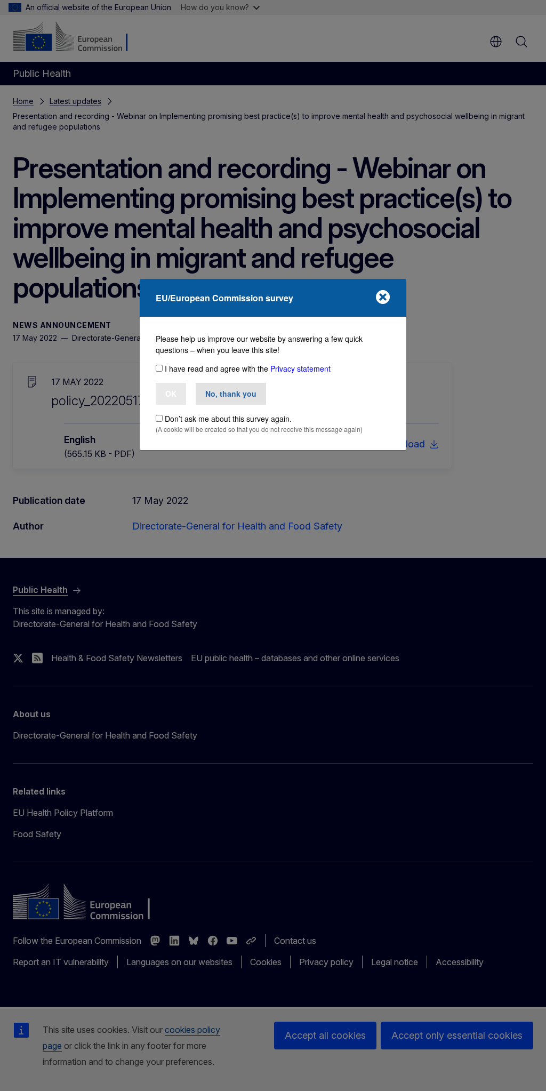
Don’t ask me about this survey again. (228, 418)
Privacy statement (300, 368)
